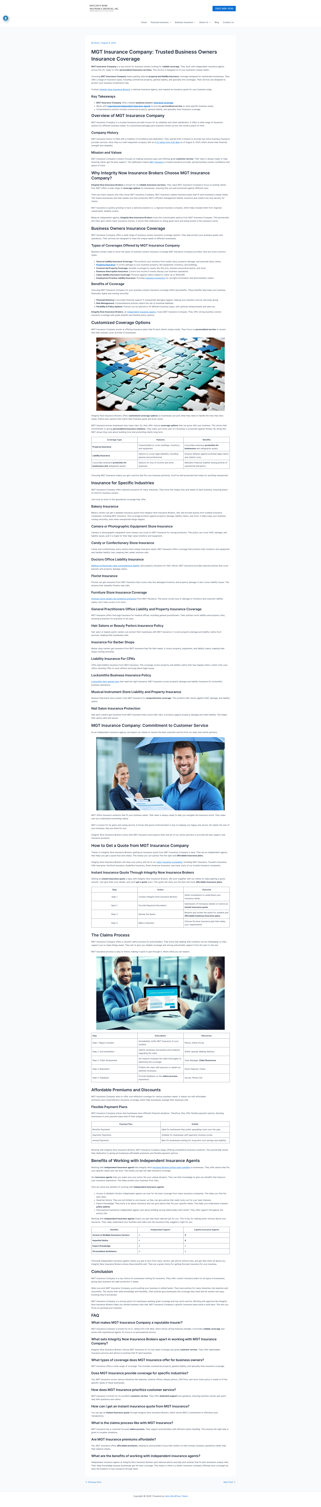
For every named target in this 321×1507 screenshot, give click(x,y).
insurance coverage (163, 102)
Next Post (229, 1482)
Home (144, 22)
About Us (203, 22)
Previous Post (93, 1482)
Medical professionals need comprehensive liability (115, 565)
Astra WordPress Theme (176, 1496)
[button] (224, 8)
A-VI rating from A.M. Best (167, 142)
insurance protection (155, 278)
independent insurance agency (141, 312)
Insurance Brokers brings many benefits (171, 1167)
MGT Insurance (156, 162)
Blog (217, 22)
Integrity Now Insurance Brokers (115, 89)
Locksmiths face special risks (105, 681)
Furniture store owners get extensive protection (114, 598)
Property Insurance (105, 264)
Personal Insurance (160, 22)
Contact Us (228, 22)
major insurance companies (169, 862)
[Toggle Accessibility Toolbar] (6, 18)
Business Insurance (184, 22)
